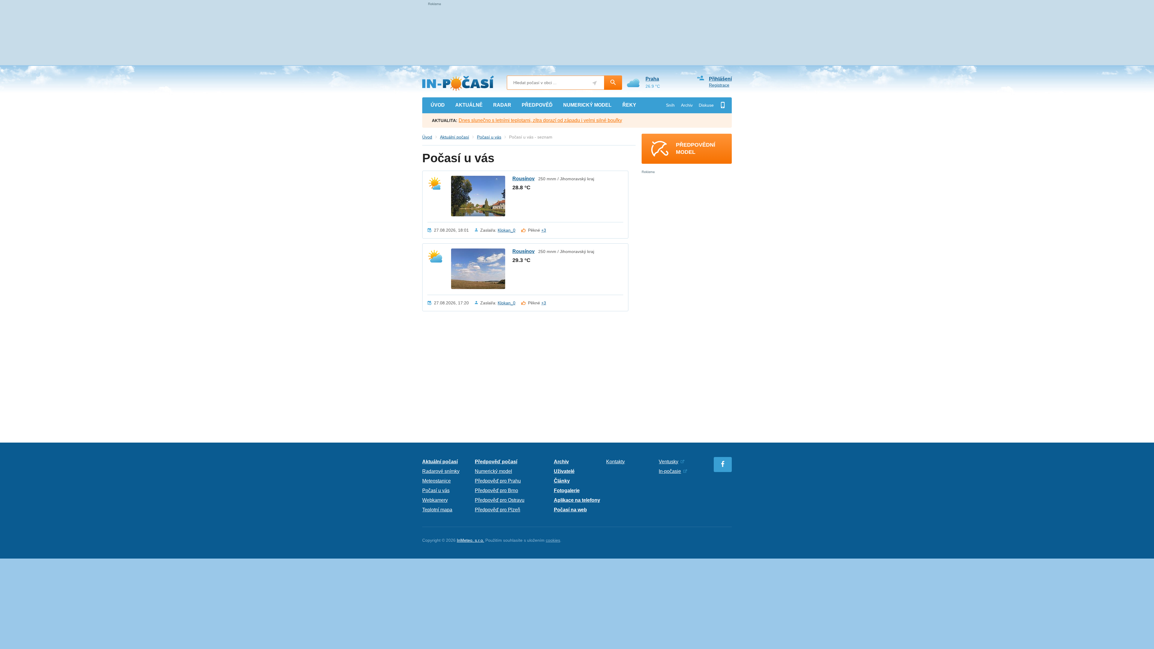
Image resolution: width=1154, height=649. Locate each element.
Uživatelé (564, 471)
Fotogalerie (567, 490)
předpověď (537, 105)
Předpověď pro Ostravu (499, 500)
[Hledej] (613, 82)
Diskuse (706, 105)
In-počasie (670, 471)
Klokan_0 (506, 230)
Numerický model (493, 471)
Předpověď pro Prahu (498, 480)
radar (502, 105)
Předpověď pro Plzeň (497, 509)
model (587, 105)
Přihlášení (720, 78)
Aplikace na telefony (577, 500)
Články (562, 480)
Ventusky (668, 461)
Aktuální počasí (454, 137)
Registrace (719, 85)
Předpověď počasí (496, 461)
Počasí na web (570, 509)
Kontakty (615, 461)
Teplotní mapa (437, 509)
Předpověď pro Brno (496, 490)
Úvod (427, 137)
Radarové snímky (440, 471)
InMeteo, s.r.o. (470, 540)
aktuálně (469, 105)
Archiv (687, 105)
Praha (652, 78)
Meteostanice (436, 480)
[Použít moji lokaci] (595, 83)
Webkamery (435, 500)
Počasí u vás (489, 137)
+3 (543, 230)
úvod (438, 105)
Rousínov (523, 178)
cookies (553, 540)
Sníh (670, 105)
